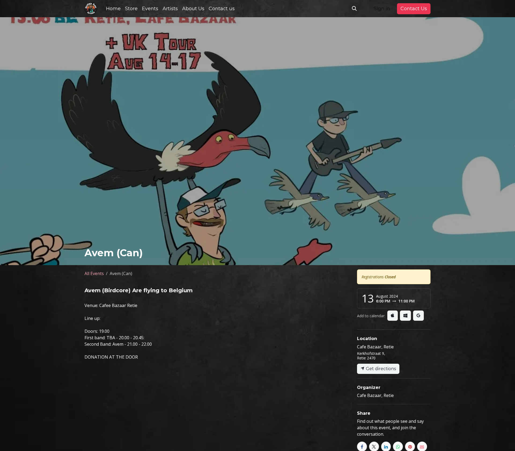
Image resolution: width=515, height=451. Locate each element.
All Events (94, 273)
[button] (354, 8)
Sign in (382, 9)
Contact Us (413, 9)
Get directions (380, 368)
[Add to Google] (418, 316)
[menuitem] (113, 9)
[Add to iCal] (392, 316)
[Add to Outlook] (405, 316)
